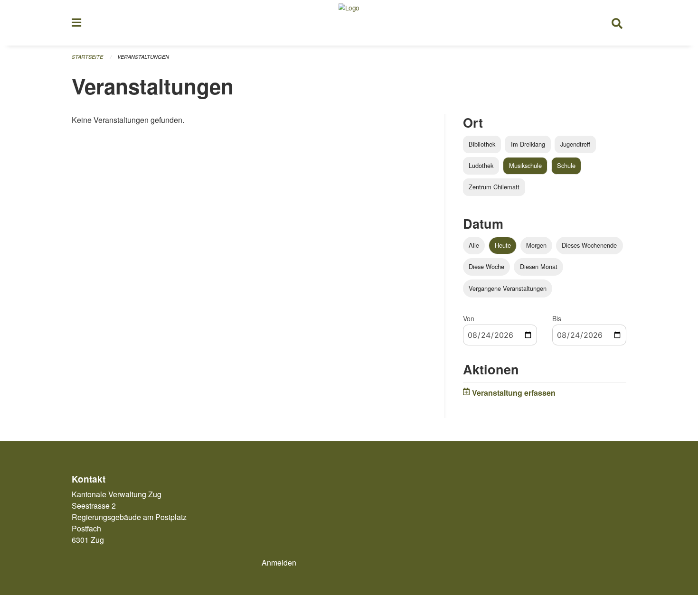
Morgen (536, 245)
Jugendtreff (575, 144)
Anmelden (279, 562)
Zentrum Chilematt (494, 186)
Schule (566, 165)
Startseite (87, 56)
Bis (556, 318)
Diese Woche (486, 266)
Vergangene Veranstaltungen (508, 288)
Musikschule (525, 165)
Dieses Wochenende (589, 245)
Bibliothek (482, 144)
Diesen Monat (538, 266)
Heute (503, 245)
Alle (474, 245)
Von (468, 318)
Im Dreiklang (528, 144)
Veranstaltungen (143, 56)
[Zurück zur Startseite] (349, 23)
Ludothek (481, 165)
